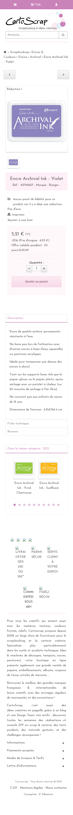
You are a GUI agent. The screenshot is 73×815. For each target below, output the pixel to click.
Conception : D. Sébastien (38, 794)
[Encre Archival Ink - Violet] (13, 162)
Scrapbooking (19, 52)
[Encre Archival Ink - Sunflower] (49, 468)
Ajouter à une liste (20, 220)
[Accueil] (5, 52)
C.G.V (13, 787)
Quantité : (36, 262)
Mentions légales (31, 787)
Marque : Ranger (48, 185)
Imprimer (18, 214)
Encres (22, 57)
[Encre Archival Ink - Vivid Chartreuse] (24, 468)
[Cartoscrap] (36, 13)
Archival (35, 57)
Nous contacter (56, 787)
